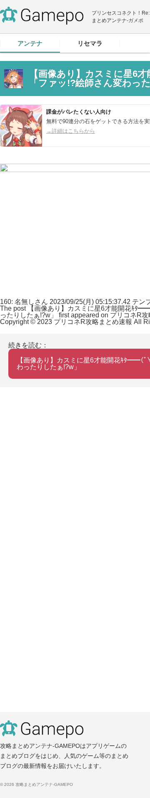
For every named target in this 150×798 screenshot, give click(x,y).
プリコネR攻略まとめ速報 (93, 321)
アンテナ (30, 43)
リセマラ (90, 43)
